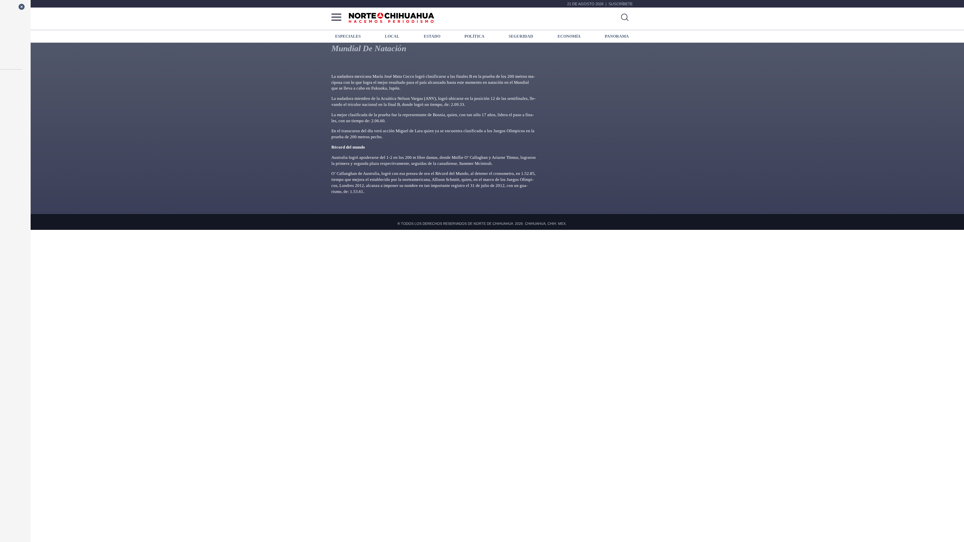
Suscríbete (621, 4)
